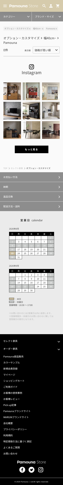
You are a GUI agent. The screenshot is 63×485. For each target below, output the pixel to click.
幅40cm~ (37, 28)
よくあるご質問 (11, 447)
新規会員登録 (10, 368)
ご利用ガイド (10, 386)
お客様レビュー (11, 399)
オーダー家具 (10, 348)
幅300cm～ (10, 14)
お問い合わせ (10, 453)
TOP (5, 168)
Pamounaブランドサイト (17, 411)
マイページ (9, 374)
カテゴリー (9, 16)
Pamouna (50, 28)
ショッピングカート (14, 380)
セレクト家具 (17, 168)
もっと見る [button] (31, 149)
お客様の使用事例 (12, 393)
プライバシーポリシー (15, 429)
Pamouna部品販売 (13, 356)
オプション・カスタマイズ (17, 14)
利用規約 (8, 435)
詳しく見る (31, 177)
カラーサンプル (11, 362)
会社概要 (8, 423)
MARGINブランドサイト (16, 417)
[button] (12, 91)
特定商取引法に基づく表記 (17, 441)
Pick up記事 (9, 405)
